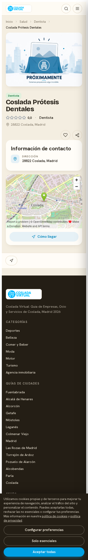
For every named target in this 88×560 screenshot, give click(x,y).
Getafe (11, 413)
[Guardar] (65, 135)
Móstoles (13, 420)
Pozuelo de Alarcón (20, 462)
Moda (10, 351)
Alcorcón (13, 406)
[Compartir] (77, 135)
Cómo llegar (47, 236)
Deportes (13, 330)
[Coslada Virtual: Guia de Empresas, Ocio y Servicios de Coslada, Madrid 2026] (19, 8)
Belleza (11, 337)
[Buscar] (66, 8)
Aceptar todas (44, 552)
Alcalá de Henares (19, 399)
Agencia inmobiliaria (20, 372)
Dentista (40, 22)
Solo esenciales (44, 541)
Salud (23, 22)
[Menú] (77, 8)
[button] (44, 60)
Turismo (12, 365)
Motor (10, 358)
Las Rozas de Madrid (21, 448)
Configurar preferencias (44, 530)
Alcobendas (15, 469)
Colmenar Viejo (17, 434)
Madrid (11, 441)
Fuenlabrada (15, 392)
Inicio (9, 22)
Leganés (12, 427)
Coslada (12, 482)
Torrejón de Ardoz (20, 455)
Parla (10, 475)
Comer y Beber (17, 344)
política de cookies (54, 516)
